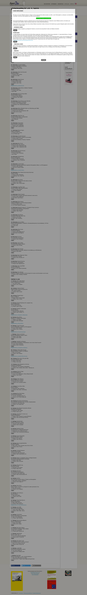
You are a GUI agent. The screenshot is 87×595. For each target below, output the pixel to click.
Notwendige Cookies (18, 27)
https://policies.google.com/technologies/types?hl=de (23, 40)
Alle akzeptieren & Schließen (44, 18)
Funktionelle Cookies (18, 44)
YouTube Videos (16, 32)
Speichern (43, 60)
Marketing (16, 50)
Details (15, 30)
